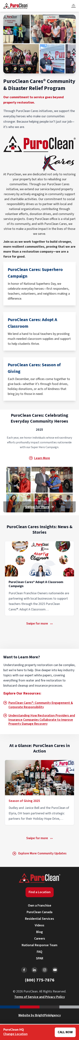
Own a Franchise (39, 905)
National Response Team (39, 945)
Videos (39, 925)
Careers (39, 938)
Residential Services (39, 918)
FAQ (39, 951)
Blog (39, 932)
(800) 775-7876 (39, 980)
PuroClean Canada (39, 912)
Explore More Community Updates (42, 853)
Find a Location (40, 892)
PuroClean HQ (13, 1030)
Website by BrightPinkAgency (39, 1015)
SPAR (39, 958)
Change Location (15, 1034)
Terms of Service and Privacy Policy (39, 997)
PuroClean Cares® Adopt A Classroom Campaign (36, 584)
